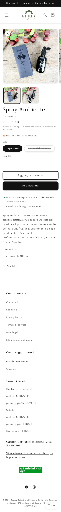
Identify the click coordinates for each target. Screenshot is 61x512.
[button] (7, 15)
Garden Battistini (18, 500)
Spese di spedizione (25, 127)
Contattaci (12, 302)
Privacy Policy (14, 317)
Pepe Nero (12, 148)
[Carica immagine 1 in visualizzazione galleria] (11, 95)
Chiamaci (11, 369)
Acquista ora (30, 185)
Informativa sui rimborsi (19, 340)
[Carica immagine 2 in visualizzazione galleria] (30, 95)
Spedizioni (12, 309)
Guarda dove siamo (17, 361)
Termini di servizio (16, 325)
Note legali (12, 332)
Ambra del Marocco (41, 149)
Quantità (7, 156)
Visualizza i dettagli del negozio (23, 206)
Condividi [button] (12, 266)
